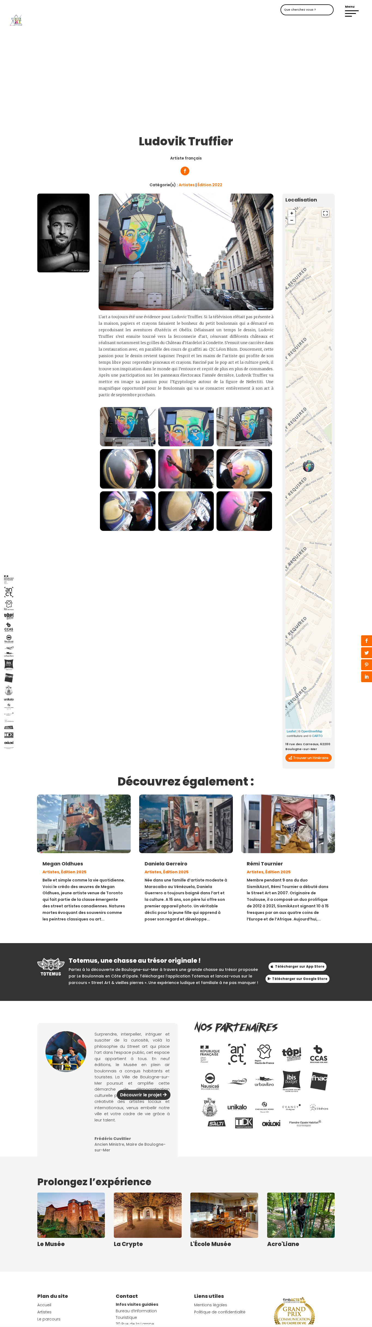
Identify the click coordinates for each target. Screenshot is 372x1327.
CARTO (317, 735)
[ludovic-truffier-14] (186, 445)
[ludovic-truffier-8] (244, 529)
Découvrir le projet (141, 1095)
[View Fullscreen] (325, 213)
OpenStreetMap (311, 731)
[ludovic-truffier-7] (186, 529)
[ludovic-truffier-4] (244, 487)
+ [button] (291, 213)
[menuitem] (210, 1054)
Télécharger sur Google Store (299, 978)
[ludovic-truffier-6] (127, 529)
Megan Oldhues (62, 863)
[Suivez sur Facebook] (185, 171)
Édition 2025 (73, 872)
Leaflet (291, 731)
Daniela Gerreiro (166, 863)
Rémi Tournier (265, 863)
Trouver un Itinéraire (310, 758)
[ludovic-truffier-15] (244, 445)
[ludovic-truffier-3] (186, 487)
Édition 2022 (209, 185)
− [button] (291, 220)
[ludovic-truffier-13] (127, 445)
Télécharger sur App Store (299, 966)
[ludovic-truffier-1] (127, 487)
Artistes (187, 185)
